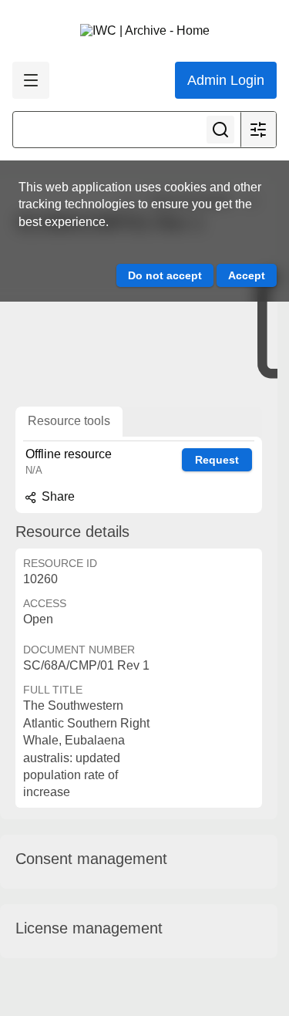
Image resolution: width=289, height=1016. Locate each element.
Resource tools (69, 420)
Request (217, 460)
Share (57, 496)
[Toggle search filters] (258, 129)
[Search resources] (220, 129)
